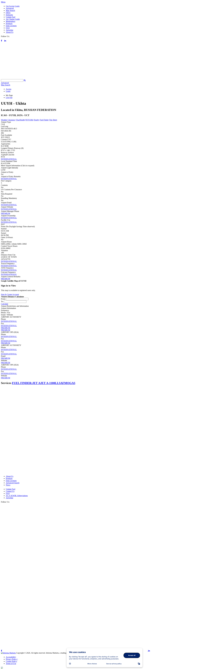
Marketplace (10, 21)
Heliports (9, 15)
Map (5, 85)
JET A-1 (45, 383)
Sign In (4, 294)
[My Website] (104, 78)
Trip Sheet (53, 120)
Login (17, 6)
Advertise (9, 30)
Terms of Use (11, 664)
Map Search (10, 10)
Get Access (10, 6)
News (8, 485)
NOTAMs (29, 120)
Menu (3, 2)
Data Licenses (11, 26)
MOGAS (69, 383)
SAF (61, 383)
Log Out (9, 97)
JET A (36, 383)
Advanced (10, 8)
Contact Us (10, 491)
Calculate (4, 304)
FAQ (8, 28)
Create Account (13, 294)
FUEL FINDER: (22, 383)
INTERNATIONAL (9, 159)
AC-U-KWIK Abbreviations (17, 496)
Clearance (11, 120)
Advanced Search (12, 483)
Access (8, 89)
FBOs (8, 13)
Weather (4, 120)
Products (9, 23)
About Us (9, 32)
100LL (55, 383)
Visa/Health (20, 120)
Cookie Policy (11, 661)
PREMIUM (5, 213)
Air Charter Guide (13, 19)
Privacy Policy (12, 659)
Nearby (36, 120)
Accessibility (11, 657)
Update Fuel (10, 17)
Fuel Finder (44, 120)
